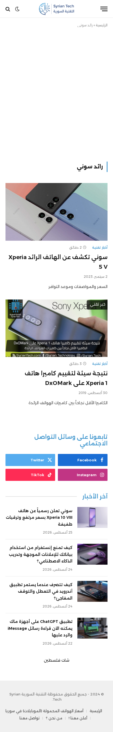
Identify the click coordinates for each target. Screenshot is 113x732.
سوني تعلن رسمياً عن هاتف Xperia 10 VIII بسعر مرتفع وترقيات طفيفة (39, 517)
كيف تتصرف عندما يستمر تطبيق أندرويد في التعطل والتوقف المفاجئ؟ (40, 591)
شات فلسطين (56, 660)
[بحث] (8, 9)
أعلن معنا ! (78, 718)
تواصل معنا (29, 718)
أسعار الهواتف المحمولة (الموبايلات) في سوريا (44, 711)
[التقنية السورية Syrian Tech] (56, 9)
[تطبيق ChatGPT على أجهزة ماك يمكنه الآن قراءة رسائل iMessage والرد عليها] (92, 628)
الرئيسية (102, 25)
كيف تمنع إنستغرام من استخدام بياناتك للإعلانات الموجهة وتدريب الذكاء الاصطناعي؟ (40, 554)
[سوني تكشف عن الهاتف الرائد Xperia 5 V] (56, 211)
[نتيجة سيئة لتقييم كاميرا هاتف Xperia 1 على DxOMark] (56, 328)
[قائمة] (104, 9)
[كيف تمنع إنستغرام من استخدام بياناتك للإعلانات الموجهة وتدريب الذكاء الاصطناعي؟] (92, 554)
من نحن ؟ (54, 718)
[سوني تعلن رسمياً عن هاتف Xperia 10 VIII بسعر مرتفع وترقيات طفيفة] (92, 517)
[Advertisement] (56, 93)
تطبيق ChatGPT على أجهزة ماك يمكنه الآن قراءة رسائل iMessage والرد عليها (40, 628)
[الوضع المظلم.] (17, 9)
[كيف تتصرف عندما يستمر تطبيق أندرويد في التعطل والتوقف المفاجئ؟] (92, 591)
